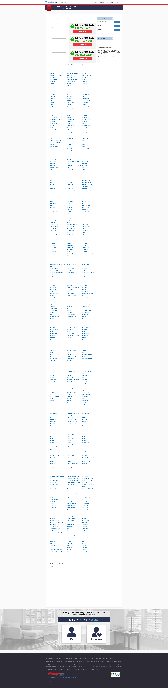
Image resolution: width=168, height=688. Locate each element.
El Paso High (69, 182)
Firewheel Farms (85, 201)
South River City (70, 434)
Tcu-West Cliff (70, 472)
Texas (63, 18)
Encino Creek (70, 188)
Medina (83, 299)
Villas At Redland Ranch (72, 520)
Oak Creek (52, 346)
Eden (51, 180)
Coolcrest (69, 136)
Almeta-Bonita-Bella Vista (72, 73)
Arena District (85, 77)
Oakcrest (52, 352)
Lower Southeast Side (71, 289)
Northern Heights (85, 333)
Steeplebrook (70, 451)
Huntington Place (53, 258)
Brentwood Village (86, 98)
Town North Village (86, 497)
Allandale (52, 73)
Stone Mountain (53, 453)
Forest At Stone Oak (86, 205)
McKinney (84, 295)
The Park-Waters (70, 484)
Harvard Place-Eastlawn (55, 234)
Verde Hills (69, 514)
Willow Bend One (70, 541)
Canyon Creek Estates (54, 108)
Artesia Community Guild (72, 79)
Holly (51, 253)
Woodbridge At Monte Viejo (56, 549)
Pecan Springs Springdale (87, 369)
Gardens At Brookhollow (87, 216)
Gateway (69, 218)
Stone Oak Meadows (54, 455)
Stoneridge (52, 461)
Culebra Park (52, 153)
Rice (51, 394)
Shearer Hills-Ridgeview (55, 423)
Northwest (84, 337)
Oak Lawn (84, 348)
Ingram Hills (84, 258)
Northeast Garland (71, 333)
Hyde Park (69, 258)
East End (52, 171)
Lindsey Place (53, 283)
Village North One (85, 518)
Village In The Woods (71, 518)
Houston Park (70, 253)
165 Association (70, 64)
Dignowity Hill (53, 161)
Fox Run (51, 209)
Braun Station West (54, 96)
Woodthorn (69, 556)
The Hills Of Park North (55, 482)
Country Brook (85, 138)
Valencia (51, 509)
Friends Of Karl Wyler (86, 211)
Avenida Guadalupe (71, 81)
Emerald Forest (70, 184)
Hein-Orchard (70, 234)
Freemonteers (85, 209)
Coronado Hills (70, 138)
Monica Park (69, 310)
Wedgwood (69, 526)
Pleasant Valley (70, 377)
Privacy (76, 677)
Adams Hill (69, 66)
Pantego (69, 362)
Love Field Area (53, 289)
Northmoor (52, 337)
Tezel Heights (53, 474)
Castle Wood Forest (86, 111)
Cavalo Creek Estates (71, 113)
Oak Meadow (53, 350)
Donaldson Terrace (86, 161)
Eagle (68, 167)
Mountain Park (85, 314)
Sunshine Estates (70, 467)
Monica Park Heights (86, 310)
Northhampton (85, 335)
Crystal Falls (69, 150)
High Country (52, 243)
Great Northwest (85, 224)
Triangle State (53, 501)
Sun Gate (52, 465)
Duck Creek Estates (54, 167)
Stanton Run (52, 451)
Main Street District (54, 293)
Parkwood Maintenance (87, 367)
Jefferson (52, 262)
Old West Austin (53, 358)
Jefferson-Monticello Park (87, 262)
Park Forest (84, 362)
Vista (68, 522)
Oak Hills (52, 348)
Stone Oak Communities (87, 453)
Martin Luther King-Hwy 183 (88, 293)
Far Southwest (70, 197)
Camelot (69, 104)
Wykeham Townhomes (55, 558)
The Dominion (85, 476)
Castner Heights (53, 113)
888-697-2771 (83, 27)
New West (69, 318)
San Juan (52, 417)
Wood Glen (84, 547)
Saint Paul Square (53, 413)
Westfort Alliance (53, 537)
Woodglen (69, 549)
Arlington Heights (53, 79)
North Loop (52, 327)
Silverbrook (84, 425)
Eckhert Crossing (85, 178)
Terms (72, 677)
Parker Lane (69, 367)
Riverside (52, 400)
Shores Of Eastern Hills (72, 423)
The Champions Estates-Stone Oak (57, 476)
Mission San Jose (85, 306)
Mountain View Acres (54, 316)
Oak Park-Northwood (71, 350)
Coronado (52, 138)
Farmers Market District (55, 199)
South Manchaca (85, 432)
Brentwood (52, 98)
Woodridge (52, 553)
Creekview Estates (54, 146)
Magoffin (69, 291)
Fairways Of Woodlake (86, 190)
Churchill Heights (70, 123)
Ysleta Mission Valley (86, 558)
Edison (68, 180)
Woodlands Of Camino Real (56, 551)
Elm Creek (52, 184)
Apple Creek (69, 75)
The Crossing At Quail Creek (73, 476)
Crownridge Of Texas (86, 148)
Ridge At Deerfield (86, 394)
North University (70, 329)
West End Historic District (55, 530)
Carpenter (52, 111)
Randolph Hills (85, 383)
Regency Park (85, 390)
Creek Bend (84, 140)
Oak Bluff (69, 344)
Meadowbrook (70, 297)
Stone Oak (69, 453)
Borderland (69, 92)
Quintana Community (86, 381)
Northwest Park (85, 341)
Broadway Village (70, 100)
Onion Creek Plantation (87, 358)
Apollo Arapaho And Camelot (56, 75)
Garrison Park (53, 218)
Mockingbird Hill (53, 310)
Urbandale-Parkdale (86, 507)
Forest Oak (69, 207)
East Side (84, 171)
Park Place (84, 365)
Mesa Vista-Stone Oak (86, 302)
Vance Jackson (85, 511)
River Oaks (69, 398)
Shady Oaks (84, 419)
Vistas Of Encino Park (54, 524)
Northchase (84, 329)
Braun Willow (70, 96)
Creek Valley (52, 144)
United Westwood (86, 503)
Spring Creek (84, 444)
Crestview (84, 146)
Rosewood (84, 407)
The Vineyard (52, 490)
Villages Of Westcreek (54, 520)
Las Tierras (52, 281)
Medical (68, 299)
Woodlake (84, 549)
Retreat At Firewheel (71, 392)
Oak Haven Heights (86, 346)
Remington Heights (54, 392)
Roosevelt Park (70, 404)
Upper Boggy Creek (71, 507)
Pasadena (52, 369)
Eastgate (84, 176)
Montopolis (69, 312)
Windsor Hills (69, 543)
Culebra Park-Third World (72, 153)
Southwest (84, 440)
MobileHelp (100, 25)
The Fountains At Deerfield (55, 480)
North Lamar (84, 325)
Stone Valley (84, 455)
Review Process (66, 677)
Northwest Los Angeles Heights (73, 341)
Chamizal (69, 117)
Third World (84, 490)
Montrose (52, 314)
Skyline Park (52, 428)
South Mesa (52, 434)
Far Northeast (70, 195)
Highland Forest (53, 245)
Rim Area (52, 398)
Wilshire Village (53, 543)
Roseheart (69, 407)
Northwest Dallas (53, 341)
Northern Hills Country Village (73, 335)
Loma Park (52, 285)
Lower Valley (84, 289)
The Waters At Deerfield (72, 490)
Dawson (69, 155)
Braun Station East (86, 94)
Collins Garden (85, 129)
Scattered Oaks (53, 419)
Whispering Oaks (70, 539)
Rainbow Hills (70, 383)
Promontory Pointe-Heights (73, 379)
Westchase (52, 535)
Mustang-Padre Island (71, 316)
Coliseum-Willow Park (54, 129)
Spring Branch (70, 444)
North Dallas (52, 325)
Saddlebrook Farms (54, 411)
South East (52, 432)
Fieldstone (52, 201)
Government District (54, 224)
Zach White (52, 560)
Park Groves (52, 365)
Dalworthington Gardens (55, 155)
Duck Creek (84, 165)
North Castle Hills (53, 323)
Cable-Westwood (70, 102)
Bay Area (52, 83)
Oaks (51, 356)
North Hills (69, 325)
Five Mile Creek (70, 203)
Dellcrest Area (70, 157)
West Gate (69, 530)
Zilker (68, 560)
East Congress (85, 169)
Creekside (69, 144)
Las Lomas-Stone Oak (54, 278)
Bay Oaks (69, 83)
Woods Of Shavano (86, 553)
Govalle (83, 222)
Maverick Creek (53, 295)
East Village (69, 176)
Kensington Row (70, 268)
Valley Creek (69, 509)
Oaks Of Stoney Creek (71, 356)
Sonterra (84, 428)
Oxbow (83, 360)
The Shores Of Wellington (55, 488)
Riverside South (85, 400)
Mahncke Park (85, 291)
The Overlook (85, 482)
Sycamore (84, 469)
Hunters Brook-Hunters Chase (88, 253)
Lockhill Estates (85, 283)
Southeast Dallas (70, 438)
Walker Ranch (85, 524)
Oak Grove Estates (71, 346)
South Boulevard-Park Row (72, 430)
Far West (84, 197)
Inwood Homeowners (71, 260)
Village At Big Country (71, 516)
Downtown (52, 163)
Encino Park (84, 188)
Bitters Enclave (70, 87)
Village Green (52, 518)
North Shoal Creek (54, 329)
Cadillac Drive (85, 102)
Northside (69, 337)
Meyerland (52, 304)
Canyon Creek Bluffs (86, 106)
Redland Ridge (70, 388)
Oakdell (68, 352)
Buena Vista (52, 102)
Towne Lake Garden (54, 499)
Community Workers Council (73, 132)
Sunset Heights (53, 467)
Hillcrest (51, 249)
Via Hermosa (84, 514)
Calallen (51, 104)
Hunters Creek (70, 255)
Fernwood (84, 199)
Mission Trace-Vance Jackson (56, 308)
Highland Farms (85, 243)
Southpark (52, 440)
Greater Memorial (53, 228)
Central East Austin (54, 117)
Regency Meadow (71, 390)
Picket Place (69, 375)
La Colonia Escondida (86, 270)
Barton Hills (84, 81)
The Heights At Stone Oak (72, 480)
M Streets (52, 291)
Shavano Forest (53, 421)
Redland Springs (85, 388)
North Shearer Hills (86, 327)
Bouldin (83, 92)
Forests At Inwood (86, 207)
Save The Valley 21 (86, 417)
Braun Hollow (70, 94)
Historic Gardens (53, 251)
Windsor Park (85, 543)
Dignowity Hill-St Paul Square (73, 161)
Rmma (51, 402)
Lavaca (68, 281)
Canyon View (84, 108)
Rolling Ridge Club (85, 402)
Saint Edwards (70, 411)
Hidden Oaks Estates (86, 241)
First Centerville (53, 203)
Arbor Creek (52, 77)
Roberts (68, 402)
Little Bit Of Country (71, 283)
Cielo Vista (84, 123)
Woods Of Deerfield (71, 553)
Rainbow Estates (53, 383)
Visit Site (82, 31)
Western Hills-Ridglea (71, 535)
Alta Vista (84, 73)
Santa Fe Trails (70, 417)
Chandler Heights (70, 119)
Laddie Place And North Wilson (56, 272)
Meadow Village (53, 297)
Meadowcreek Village (86, 297)
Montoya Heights (85, 312)
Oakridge (69, 354)
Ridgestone (69, 396)
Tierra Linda (84, 495)
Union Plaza (84, 501)
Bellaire (51, 85)
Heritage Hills (52, 237)
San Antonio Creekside (86, 413)
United (51, 503)
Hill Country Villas (85, 247)
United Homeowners (71, 503)
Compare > (82, 44)
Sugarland (69, 461)
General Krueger (53, 220)
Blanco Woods (85, 87)
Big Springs (52, 87)
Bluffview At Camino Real (55, 92)
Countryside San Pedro (72, 140)
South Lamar (70, 432)
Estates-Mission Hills (71, 190)
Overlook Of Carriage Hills (72, 360)
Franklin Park (69, 209)
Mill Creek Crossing (86, 304)
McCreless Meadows (71, 295)
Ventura (51, 514)
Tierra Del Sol (70, 495)
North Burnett (85, 320)
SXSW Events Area (71, 469)
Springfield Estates (54, 446)
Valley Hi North (70, 511)
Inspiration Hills (53, 260)
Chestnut (69, 121)
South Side (84, 434)
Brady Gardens (53, 94)
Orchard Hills (52, 360)
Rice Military (69, 394)
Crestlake (69, 146)
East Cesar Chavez (71, 169)
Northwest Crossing (86, 339)
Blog (61, 677)
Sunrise (83, 465)
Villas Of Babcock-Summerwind (56, 522)
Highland (69, 243)
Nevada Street (53, 318)
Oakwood (84, 356)
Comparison (110, 2)
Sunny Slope (69, 465)
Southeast (69, 436)
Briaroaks (52, 100)
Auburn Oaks (52, 81)
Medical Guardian (102, 21)
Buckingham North (86, 100)
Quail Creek (69, 381)
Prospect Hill (84, 379)
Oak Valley (84, 350)
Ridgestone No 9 (85, 396)
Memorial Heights (53, 302)
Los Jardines (84, 287)
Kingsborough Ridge (54, 270)
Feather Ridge (70, 199)
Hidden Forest (85, 237)
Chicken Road (51, 682)
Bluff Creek (69, 90)
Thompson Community (72, 493)
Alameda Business (86, 66)
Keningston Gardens (54, 268)
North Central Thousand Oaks (88, 323)
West (68, 528)
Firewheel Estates (70, 201)
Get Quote (117, 25)
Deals (116, 2)
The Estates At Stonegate (72, 478)
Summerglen (52, 463)
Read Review (100, 22)
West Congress (85, 528)
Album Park (84, 69)
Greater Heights (85, 226)
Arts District (84, 79)
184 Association (85, 64)
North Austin (69, 320)
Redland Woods (53, 390)
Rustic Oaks (84, 409)
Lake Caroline (53, 274)
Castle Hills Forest (71, 111)
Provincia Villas (53, 381)
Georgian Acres (70, 220)
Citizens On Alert (70, 125)
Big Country (84, 85)
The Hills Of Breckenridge (87, 480)
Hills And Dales (70, 249)
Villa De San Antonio (54, 516)
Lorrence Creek (53, 287)
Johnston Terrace (85, 264)
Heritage (84, 234)
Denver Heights (70, 159)
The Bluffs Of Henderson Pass (88, 474)
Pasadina (69, 369)
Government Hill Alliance (72, 224)
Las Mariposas (70, 278)
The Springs (69, 488)
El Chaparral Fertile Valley (87, 180)
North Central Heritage (72, 323)
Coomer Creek (85, 136)
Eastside (51, 178)
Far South (52, 197)
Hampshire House (53, 232)
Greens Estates (53, 230)
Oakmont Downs (53, 354)
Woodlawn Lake (70, 551)
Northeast (52, 331)
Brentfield (84, 96)
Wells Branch (84, 526)
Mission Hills (52, 306)
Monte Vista (52, 312)
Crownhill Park (70, 148)
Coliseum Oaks (85, 127)
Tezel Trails (69, 474)
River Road (84, 398)
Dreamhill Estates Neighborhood (74, 165)
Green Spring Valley (71, 228)
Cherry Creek (52, 121)
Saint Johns (84, 411)
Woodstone (52, 556)
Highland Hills (70, 245)
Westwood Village (71, 537)
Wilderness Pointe (86, 539)
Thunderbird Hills (53, 495)
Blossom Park (53, 90)
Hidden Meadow (70, 241)
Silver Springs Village (71, 425)
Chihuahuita (84, 121)
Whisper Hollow (53, 539)
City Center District (86, 125)
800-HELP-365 (83, 40)
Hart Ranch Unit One (86, 232)
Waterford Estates (54, 526)
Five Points (84, 203)
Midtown (69, 304)
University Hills (53, 505)
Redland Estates (53, 388)
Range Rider (52, 386)
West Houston (85, 530)
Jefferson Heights (70, 262)
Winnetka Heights (85, 545)
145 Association (53, 64)
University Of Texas (71, 505)
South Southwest (53, 436)
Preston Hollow (85, 377)
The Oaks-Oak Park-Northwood (74, 482)
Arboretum (69, 77)
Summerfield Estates (86, 461)
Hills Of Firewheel (85, 249)
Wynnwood (69, 558)
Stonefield (69, 457)
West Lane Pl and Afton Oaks (56, 532)
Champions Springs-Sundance (56, 119)
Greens (83, 228)
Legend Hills (84, 281)
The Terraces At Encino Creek (88, 488)
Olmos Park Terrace (71, 358)
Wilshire (83, 541)
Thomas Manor (53, 493)
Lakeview (84, 276)
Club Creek (52, 127)
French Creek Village (54, 211)
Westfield (84, 535)
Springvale (84, 446)
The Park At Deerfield (54, 484)
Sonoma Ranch (70, 428)
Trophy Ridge (70, 501)
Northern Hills (53, 335)
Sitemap (49, 679)
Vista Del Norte (85, 522)
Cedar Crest (84, 113)
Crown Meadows (53, 148)
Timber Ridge (53, 497)
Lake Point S (84, 274)
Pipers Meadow (85, 375)
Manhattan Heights (71, 293)
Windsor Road (70, 545)
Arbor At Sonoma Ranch (87, 75)
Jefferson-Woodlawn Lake (72, 264)
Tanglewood (52, 472)
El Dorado (52, 182)
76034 (52, 566)
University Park (85, 505)
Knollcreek (69, 270)
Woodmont (84, 551)
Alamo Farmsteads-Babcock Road (57, 69)
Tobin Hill (69, 497)
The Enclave (52, 478)
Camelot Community (54, 106)
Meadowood (52, 299)
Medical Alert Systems (55, 18)
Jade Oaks (84, 260)
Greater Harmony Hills (71, 226)
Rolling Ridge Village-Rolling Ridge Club (58, 404)
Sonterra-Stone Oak (54, 430)
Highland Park (53, 247)
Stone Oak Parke (70, 455)
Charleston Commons (86, 119)
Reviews (102, 2)
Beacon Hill (84, 83)
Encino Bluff (52, 188)
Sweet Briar (52, 469)
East (51, 169)
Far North (69, 192)
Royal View (69, 409)
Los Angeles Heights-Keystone (73, 287)
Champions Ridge (85, 117)
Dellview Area (53, 159)
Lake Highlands (70, 274)
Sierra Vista (52, 425)
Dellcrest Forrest (85, 157)
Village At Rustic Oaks (86, 516)
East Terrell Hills (53, 176)
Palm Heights (53, 362)
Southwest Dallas (85, 442)
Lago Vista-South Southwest (88, 272)
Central (51, 115)
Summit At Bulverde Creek (72, 463)
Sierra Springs (85, 423)
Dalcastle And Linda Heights (88, 153)
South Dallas (84, 430)
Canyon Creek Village (71, 108)
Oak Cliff (83, 344)
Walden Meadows (71, 524)
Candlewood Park (70, 106)
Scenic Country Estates (72, 419)
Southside (69, 440)
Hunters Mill (84, 255)
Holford (68, 251)
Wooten (83, 556)
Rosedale (84, 404)
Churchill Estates (53, 123)
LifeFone (100, 29)
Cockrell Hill (69, 127)
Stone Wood (52, 457)
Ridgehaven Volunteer (54, 396)
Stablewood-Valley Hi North (88, 449)
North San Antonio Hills (72, 327)
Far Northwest (85, 195)
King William (84, 268)
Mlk (82, 308)
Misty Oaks (69, 308)
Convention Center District (55, 136)
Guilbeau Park (85, 230)
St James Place (70, 449)
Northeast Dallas (53, 333)
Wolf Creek (52, 547)
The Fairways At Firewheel (87, 478)
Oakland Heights (85, 352)
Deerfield (52, 157)
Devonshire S (85, 159)
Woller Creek (69, 547)
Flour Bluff (69, 205)
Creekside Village (85, 144)
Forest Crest (52, 207)
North (83, 318)
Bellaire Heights (70, 85)
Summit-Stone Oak (86, 463)
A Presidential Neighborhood (56, 66)
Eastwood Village (70, 178)
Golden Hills (69, 222)
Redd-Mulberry (85, 386)
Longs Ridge (84, 285)
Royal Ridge (52, 409)
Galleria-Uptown (70, 216)
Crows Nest (52, 150)
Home (95, 2)
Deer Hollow (84, 155)
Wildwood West (53, 541)
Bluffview (84, 90)
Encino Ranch (53, 190)
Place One (52, 377)
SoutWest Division (54, 444)
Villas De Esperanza (86, 520)
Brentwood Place (70, 98)
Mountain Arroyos (71, 314)
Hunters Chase (53, 255)
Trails (83, 499)
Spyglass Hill (52, 449)
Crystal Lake (84, 150)
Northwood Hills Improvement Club (57, 344)
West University (70, 532)
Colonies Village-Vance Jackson (56, 132)
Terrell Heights (85, 472)
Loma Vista (69, 285)
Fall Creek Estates (53, 192)
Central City (84, 115)
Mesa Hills (69, 302)
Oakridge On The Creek (87, 354)
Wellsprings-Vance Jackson (55, 528)
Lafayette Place (70, 272)
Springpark (69, 446)
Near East (84, 316)
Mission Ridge (70, 306)
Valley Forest (52, 511)
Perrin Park (52, 375)
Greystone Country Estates (72, 230)
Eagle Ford (84, 167)
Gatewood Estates (86, 218)
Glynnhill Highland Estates (87, 220)
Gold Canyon (52, 222)
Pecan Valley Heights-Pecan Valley (74, 371)
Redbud (68, 386)
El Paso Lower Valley (86, 182)
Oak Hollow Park (70, 348)
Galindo (51, 216)
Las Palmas (84, 278)
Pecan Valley (52, 371)
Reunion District (85, 392)
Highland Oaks (85, 245)
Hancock (69, 232)
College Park (69, 129)
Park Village (52, 367)
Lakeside (52, 276)
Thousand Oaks (85, 493)
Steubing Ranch (85, 451)
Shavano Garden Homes (72, 421)
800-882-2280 (83, 54)
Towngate (69, 499)
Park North (69, 365)
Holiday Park (84, 251)
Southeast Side (85, 438)
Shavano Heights (85, 421)
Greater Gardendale (54, 226)
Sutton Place (84, 467)
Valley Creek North (86, 509)
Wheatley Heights (85, 537)
